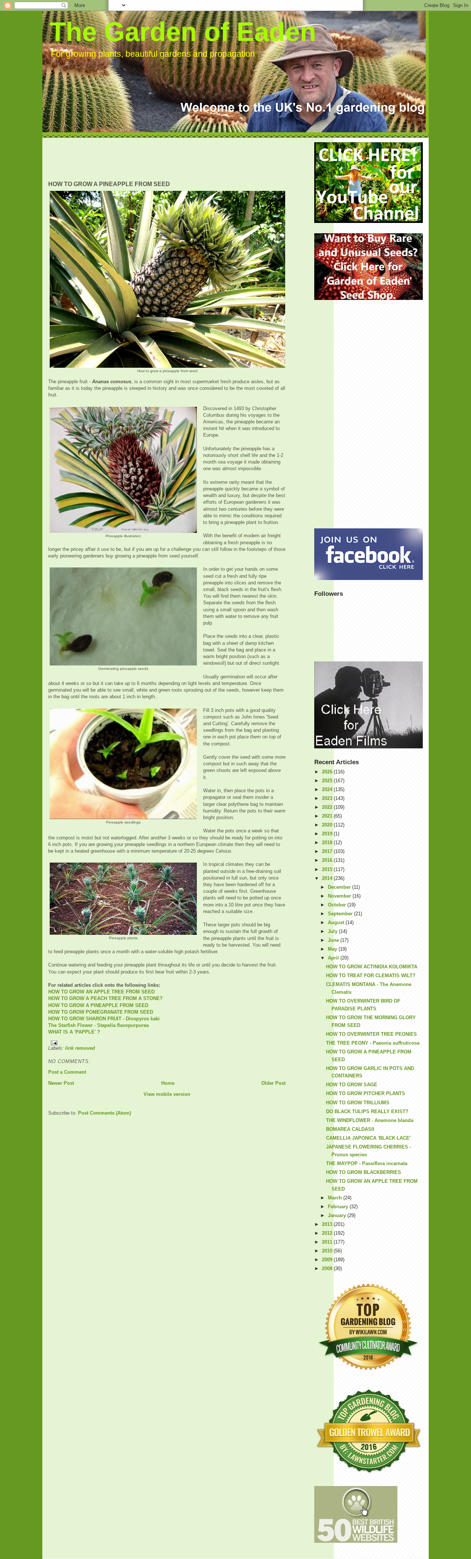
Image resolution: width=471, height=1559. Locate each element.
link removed (80, 1048)
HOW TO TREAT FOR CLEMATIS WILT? (370, 975)
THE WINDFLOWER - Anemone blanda (369, 1120)
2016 (328, 860)
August (337, 922)
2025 (328, 780)
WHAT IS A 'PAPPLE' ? (74, 1032)
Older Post (273, 1083)
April (334, 958)
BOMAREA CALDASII (350, 1129)
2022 (328, 807)
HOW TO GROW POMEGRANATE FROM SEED (100, 1012)
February (339, 1206)
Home (167, 1083)
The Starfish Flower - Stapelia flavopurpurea (98, 1025)
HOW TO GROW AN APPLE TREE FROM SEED (101, 992)
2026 (328, 772)
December (340, 887)
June (334, 940)
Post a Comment (67, 1072)
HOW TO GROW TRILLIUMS (357, 1102)
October (337, 905)
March (335, 1197)
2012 (328, 1233)
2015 (328, 869)
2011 (328, 1242)
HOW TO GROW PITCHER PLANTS (365, 1093)
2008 (328, 1268)
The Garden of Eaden (183, 31)
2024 (328, 789)
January (337, 1215)
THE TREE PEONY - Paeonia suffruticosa (372, 1043)
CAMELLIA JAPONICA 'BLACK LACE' (368, 1138)
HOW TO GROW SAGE (351, 1084)
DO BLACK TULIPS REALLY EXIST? (367, 1111)
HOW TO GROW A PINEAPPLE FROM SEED (98, 1005)
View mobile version (167, 1094)
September (341, 913)
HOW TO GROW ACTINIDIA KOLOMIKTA (371, 966)
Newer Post (61, 1083)
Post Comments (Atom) (104, 1113)
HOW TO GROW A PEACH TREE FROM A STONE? (105, 998)
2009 (328, 1259)
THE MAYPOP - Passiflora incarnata (366, 1163)
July (333, 931)
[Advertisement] (182, 158)
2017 (328, 851)
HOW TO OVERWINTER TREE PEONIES (371, 1034)
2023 (328, 798)
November (340, 896)
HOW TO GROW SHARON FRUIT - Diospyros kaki (104, 1018)
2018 (328, 842)
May (333, 949)
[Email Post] (167, 1043)
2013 (328, 1224)
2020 (328, 825)
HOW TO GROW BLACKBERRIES (363, 1172)
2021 (328, 816)
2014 (328, 878)
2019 (328, 833)
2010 (328, 1251)
